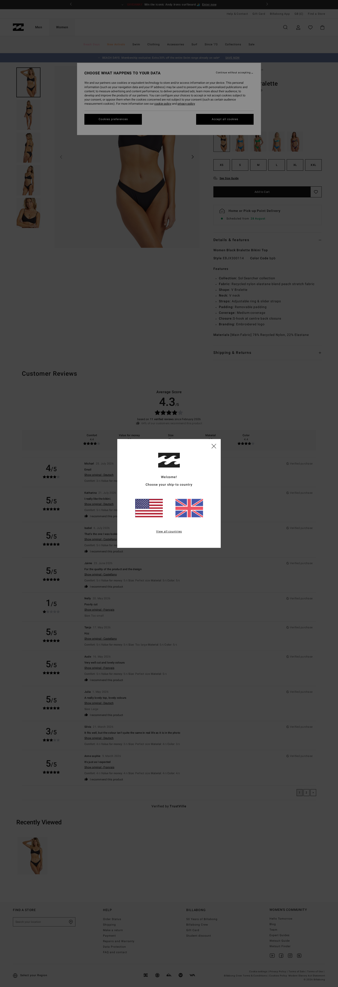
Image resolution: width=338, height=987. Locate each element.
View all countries (169, 532)
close (214, 446)
